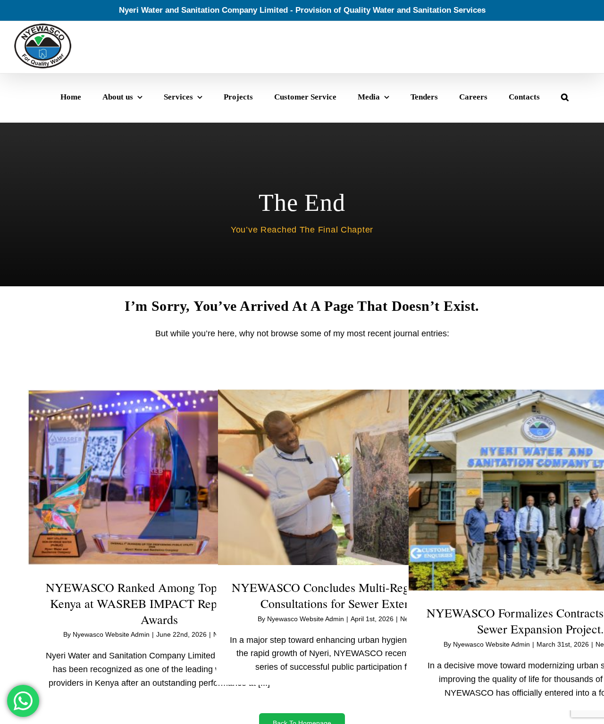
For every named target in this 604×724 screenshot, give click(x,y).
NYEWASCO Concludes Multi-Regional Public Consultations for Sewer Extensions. (350, 595)
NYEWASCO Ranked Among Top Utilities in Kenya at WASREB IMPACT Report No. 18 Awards (159, 603)
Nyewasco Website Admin (111, 634)
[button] (565, 97)
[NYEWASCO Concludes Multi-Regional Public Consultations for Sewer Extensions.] (349, 477)
